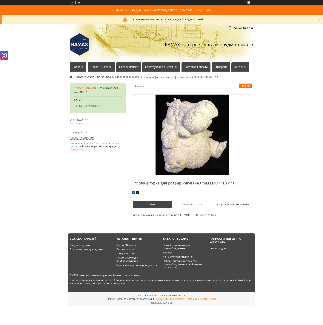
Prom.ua (180, 295)
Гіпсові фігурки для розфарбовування (119, 76)
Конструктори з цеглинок (161, 67)
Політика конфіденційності (201, 299)
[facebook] (133, 193)
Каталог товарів (84, 76)
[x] (137, 193)
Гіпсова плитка (128, 67)
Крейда (167, 252)
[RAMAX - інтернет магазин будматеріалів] (79, 44)
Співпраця (221, 67)
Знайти (246, 85)
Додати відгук (218, 248)
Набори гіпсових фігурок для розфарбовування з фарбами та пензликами (182, 264)
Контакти (240, 67)
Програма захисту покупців (86, 249)
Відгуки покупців (80, 245)
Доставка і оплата (196, 67)
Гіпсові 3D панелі (101, 67)
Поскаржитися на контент (169, 299)
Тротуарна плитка (127, 253)
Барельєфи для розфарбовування (136, 265)
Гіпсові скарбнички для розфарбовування (176, 246)
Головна (78, 67)
